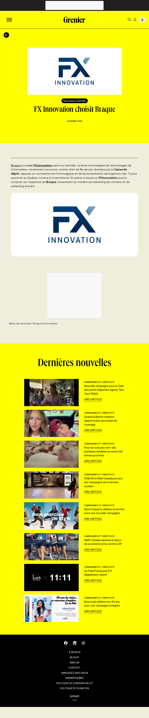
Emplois (74, 662)
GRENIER (74, 696)
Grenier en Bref (74, 678)
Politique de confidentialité (74, 683)
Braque (16, 165)
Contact (74, 667)
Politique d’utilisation (74, 688)
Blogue (74, 657)
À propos (74, 652)
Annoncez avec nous (74, 673)
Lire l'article (93, 399)
